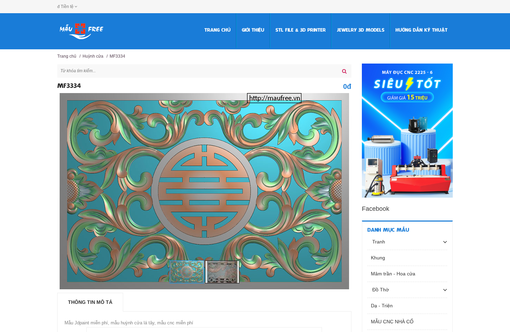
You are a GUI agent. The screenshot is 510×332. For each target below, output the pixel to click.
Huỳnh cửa (93, 56)
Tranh (378, 241)
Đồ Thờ (380, 289)
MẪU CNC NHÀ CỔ (392, 321)
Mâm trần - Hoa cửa (393, 273)
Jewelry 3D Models (360, 30)
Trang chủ (217, 30)
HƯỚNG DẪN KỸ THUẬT (422, 30)
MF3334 (117, 56)
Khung (378, 257)
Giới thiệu (253, 30)
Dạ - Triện (382, 305)
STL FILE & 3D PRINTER (300, 30)
